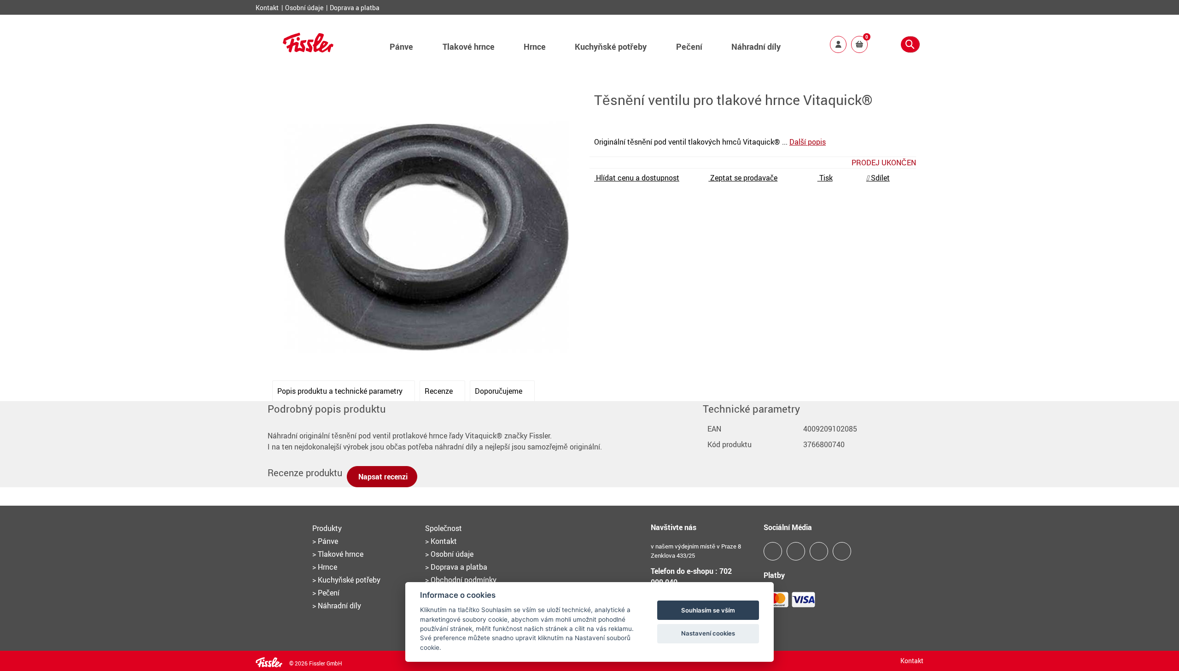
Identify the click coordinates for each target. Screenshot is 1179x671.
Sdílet (879, 178)
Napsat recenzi (382, 477)
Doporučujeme (499, 391)
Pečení (689, 46)
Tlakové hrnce (469, 46)
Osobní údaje (305, 7)
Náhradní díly (756, 46)
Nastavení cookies (708, 633)
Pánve (401, 46)
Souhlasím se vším (708, 610)
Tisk (825, 178)
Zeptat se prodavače (742, 178)
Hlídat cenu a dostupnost (636, 178)
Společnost (443, 528)
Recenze (440, 391)
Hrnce (535, 46)
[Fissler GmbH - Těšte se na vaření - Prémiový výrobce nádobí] (308, 49)
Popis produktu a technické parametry (340, 391)
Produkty (327, 528)
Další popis (807, 142)
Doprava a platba (354, 7)
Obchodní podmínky (462, 580)
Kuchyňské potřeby (611, 46)
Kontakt (268, 7)
